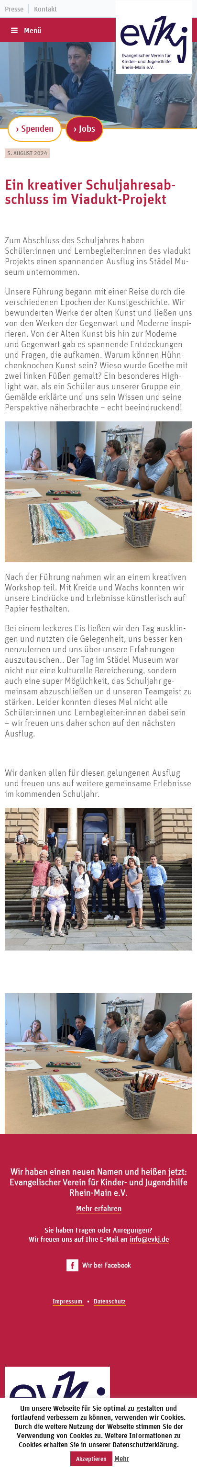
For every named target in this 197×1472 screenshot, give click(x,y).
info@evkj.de (149, 1239)
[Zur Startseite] (153, 42)
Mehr (121, 1458)
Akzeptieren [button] (91, 1459)
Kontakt (45, 8)
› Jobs (84, 128)
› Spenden (35, 128)
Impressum (68, 1301)
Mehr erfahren (98, 1208)
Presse (14, 8)
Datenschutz (110, 1301)
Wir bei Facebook (106, 1264)
